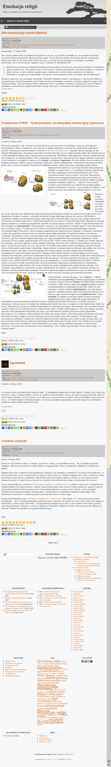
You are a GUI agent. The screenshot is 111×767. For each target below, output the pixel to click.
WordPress (68, 759)
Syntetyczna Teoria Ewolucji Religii (86, 557)
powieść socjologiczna (57, 696)
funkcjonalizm (21, 135)
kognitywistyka (32, 377)
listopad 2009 (78, 645)
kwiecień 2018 (79, 596)
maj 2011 (77, 633)
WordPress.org (44, 742)
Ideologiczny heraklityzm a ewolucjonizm (45, 499)
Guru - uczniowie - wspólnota (54, 673)
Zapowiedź (17, 363)
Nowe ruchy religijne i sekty (26, 453)
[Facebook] (3, 110)
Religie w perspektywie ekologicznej (89, 578)
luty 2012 (77, 625)
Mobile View (69, 754)
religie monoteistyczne (47, 699)
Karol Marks (33, 45)
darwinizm (46, 664)
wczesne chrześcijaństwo (50, 720)
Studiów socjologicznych (58, 150)
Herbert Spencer (22, 45)
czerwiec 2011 (79, 631)
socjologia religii (87, 377)
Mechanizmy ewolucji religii (48, 377)
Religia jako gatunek (83, 576)
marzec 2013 (78, 621)
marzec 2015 (78, 606)
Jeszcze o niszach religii (86, 580)
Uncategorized (10, 674)
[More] (57, 110)
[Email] (39, 110)
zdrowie (40, 724)
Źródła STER (81, 561)
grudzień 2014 (79, 608)
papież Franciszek (52, 45)
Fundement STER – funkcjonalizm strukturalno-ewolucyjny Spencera (52, 123)
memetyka (62, 377)
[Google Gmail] (33, 110)
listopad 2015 (78, 602)
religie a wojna (45, 699)
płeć (38, 699)
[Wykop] (18, 110)
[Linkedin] (9, 110)
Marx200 (42, 45)
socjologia (40, 708)
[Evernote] (21, 110)
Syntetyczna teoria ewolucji (28, 380)
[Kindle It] (36, 110)
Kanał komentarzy (45, 740)
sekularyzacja (54, 705)
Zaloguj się (43, 736)
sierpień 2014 (78, 612)
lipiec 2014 (77, 614)
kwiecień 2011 (78, 635)
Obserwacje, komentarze (20, 47)
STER (57, 135)
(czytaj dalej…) (7, 89)
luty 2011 (77, 637)
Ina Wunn (58, 676)
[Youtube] (91, 662)
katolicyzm (54, 678)
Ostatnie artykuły (14, 441)
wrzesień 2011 (79, 627)
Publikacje (14, 380)
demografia (55, 663)
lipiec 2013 (77, 619)
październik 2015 (80, 604)
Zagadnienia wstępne (82, 559)
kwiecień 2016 (79, 600)
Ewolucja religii (20, 6)
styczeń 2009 (78, 650)
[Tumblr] (42, 110)
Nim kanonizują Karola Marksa (24, 33)
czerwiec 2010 (79, 641)
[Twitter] (6, 110)
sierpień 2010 (78, 639)
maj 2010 (77, 643)
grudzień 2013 (79, 616)
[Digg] (54, 110)
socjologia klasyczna (67, 45)
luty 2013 (77, 623)
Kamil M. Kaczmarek (11, 39)
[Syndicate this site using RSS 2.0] (104, 17)
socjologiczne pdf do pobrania (47, 715)
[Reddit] (12, 110)
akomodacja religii (48, 661)
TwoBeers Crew (51, 759)
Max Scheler (53, 683)
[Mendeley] (45, 110)
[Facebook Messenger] (30, 110)
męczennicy (57, 690)
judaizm (65, 676)
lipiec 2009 (77, 648)
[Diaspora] (27, 110)
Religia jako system (83, 570)
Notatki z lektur (10, 661)
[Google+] (85, 662)
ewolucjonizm (11, 45)
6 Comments (15, 43)
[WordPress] (51, 110)
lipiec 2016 (77, 598)
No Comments (16, 133)
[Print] (24, 110)
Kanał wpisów (44, 738)
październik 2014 (80, 610)
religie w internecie (43, 453)
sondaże (62, 714)
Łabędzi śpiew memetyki (52, 596)
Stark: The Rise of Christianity (15, 669)
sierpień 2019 (78, 592)
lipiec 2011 (77, 629)
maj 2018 (77, 594)
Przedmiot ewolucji (81, 568)
